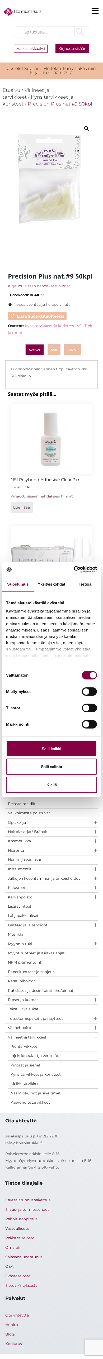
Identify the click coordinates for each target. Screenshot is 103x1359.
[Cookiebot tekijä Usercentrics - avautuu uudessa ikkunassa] (74, 569)
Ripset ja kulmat (23, 999)
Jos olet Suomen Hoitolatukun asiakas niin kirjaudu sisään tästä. (51, 70)
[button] (86, 128)
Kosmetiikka (19, 841)
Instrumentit (19, 869)
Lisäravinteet (19, 906)
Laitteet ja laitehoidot (28, 925)
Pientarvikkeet (24, 1046)
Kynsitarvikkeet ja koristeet (36, 1074)
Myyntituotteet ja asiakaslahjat (36, 953)
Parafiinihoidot (21, 981)
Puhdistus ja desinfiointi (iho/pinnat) (41, 990)
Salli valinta (51, 766)
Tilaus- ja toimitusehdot (27, 1209)
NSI (79, 326)
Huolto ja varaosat (24, 859)
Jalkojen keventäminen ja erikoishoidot (44, 878)
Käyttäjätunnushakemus (27, 1200)
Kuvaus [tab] (34, 349)
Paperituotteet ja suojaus (31, 971)
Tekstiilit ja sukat (23, 1009)
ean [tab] (54, 349)
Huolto (11, 1324)
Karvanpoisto (20, 897)
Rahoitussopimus (21, 1219)
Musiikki (15, 934)
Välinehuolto (19, 1027)
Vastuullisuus (17, 1228)
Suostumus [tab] (18, 584)
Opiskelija (17, 822)
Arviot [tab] (73, 349)
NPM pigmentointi (25, 962)
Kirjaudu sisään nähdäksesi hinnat (39, 286)
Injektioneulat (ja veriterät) (35, 1055)
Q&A (9, 1266)
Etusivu (11, 90)
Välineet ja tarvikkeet (27, 1037)
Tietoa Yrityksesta (21, 1285)
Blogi (10, 1334)
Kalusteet (16, 887)
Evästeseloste (17, 1276)
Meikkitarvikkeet (26, 1083)
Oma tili (12, 1247)
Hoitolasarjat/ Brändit (28, 831)
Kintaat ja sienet (25, 1065)
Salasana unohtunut (23, 1257)
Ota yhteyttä (17, 1315)
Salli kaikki (51, 748)
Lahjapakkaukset (23, 915)
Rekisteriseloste (19, 1238)
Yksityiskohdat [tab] (51, 584)
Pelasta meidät (22, 803)
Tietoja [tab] (85, 584)
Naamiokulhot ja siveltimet (36, 1093)
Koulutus (13, 1343)
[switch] (89, 691)
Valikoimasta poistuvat (29, 813)
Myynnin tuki (20, 943)
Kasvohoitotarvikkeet (30, 1102)
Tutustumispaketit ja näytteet (35, 1018)
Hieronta (16, 850)
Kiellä (51, 784)
